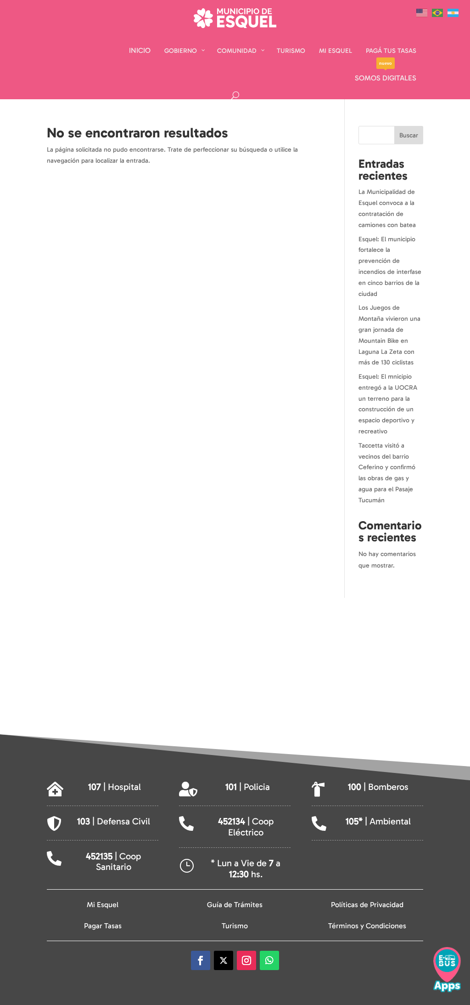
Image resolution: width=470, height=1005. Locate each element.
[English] (424, 12)
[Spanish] (455, 12)
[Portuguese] (440, 12)
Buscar (408, 135)
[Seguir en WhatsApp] (269, 960)
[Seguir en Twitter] (223, 960)
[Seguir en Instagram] (246, 960)
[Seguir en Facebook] (200, 960)
